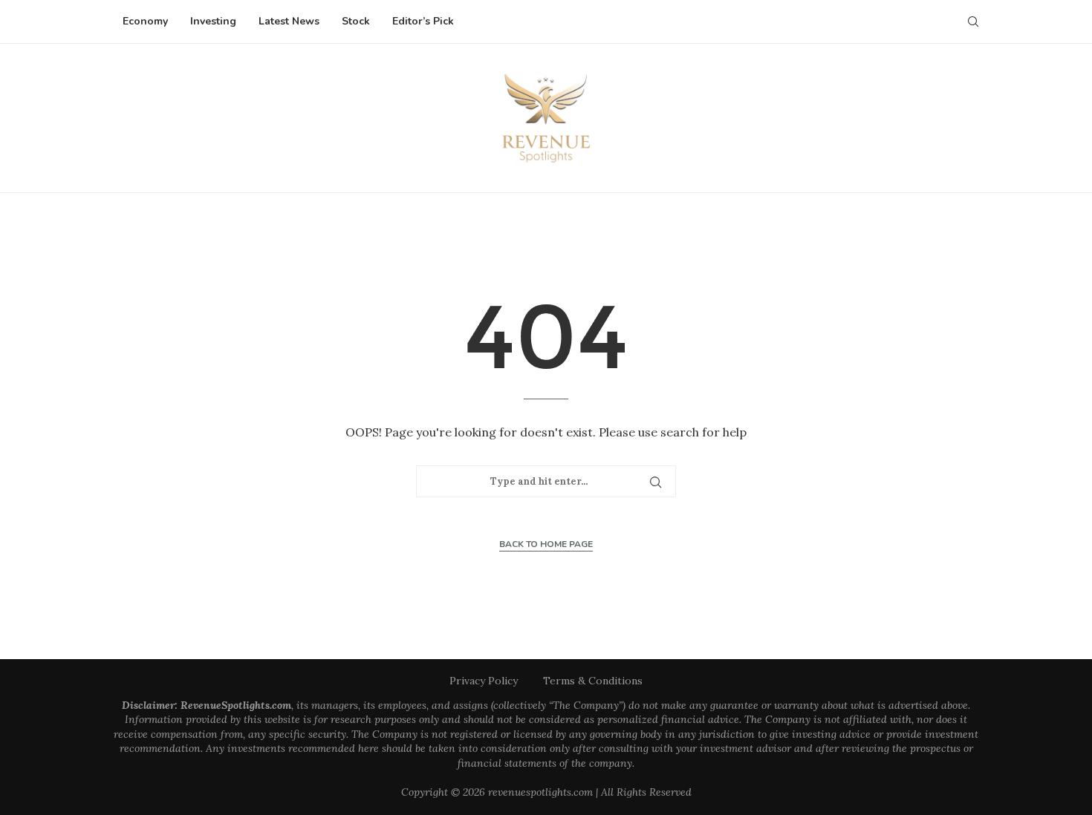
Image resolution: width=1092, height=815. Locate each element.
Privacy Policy (483, 680)
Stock (356, 21)
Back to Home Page (546, 544)
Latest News (289, 21)
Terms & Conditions (593, 680)
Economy (145, 21)
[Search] (973, 21)
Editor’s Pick (423, 21)
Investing (213, 21)
